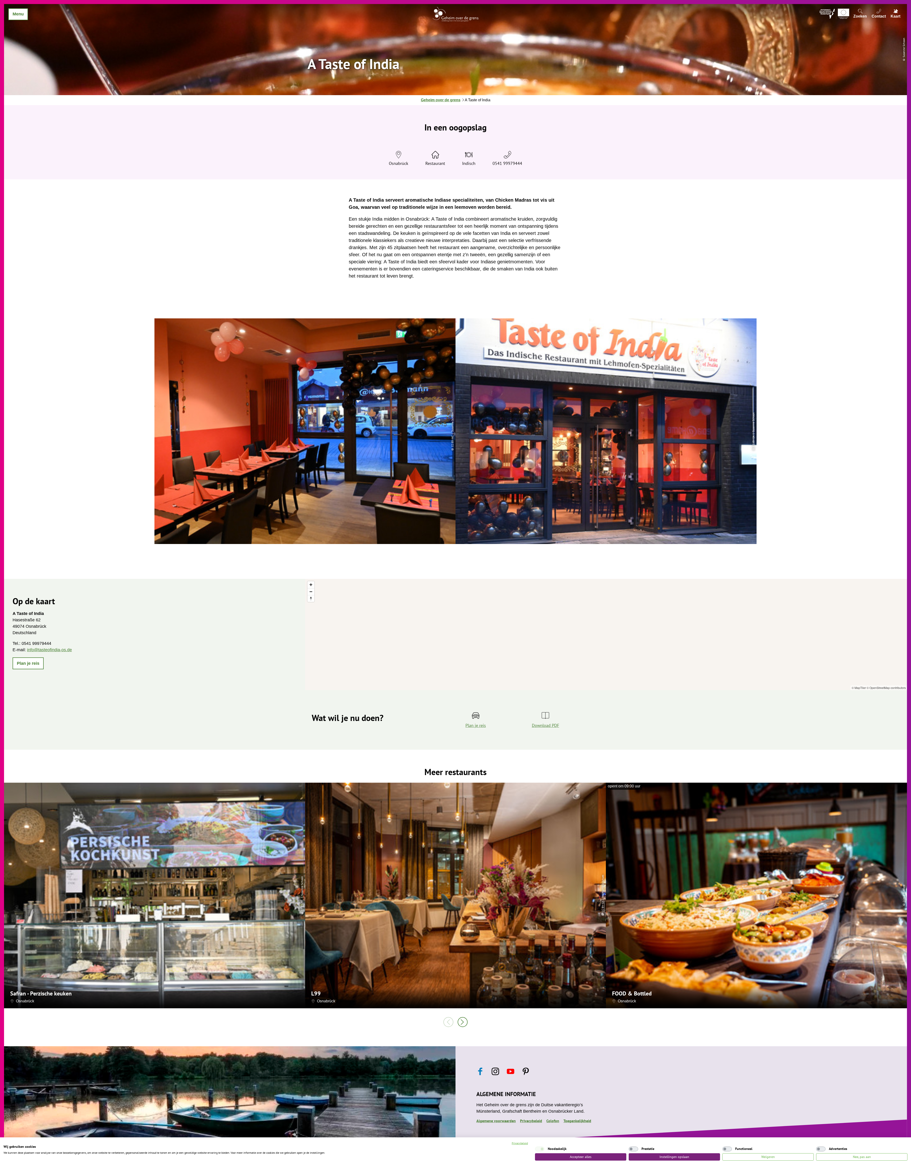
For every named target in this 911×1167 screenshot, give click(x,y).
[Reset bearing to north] (310, 598)
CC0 (904, 899)
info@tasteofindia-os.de (49, 649)
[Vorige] (448, 1022)
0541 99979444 (507, 163)
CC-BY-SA (602, 906)
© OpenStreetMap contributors (886, 688)
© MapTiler (859, 688)
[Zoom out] (310, 591)
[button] (28, 663)
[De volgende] (463, 1022)
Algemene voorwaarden (496, 1120)
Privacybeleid (531, 1120)
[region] (606, 634)
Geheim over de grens (440, 100)
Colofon (552, 1120)
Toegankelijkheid (577, 1120)
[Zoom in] (310, 584)
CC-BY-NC (302, 905)
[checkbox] (539, 1149)
